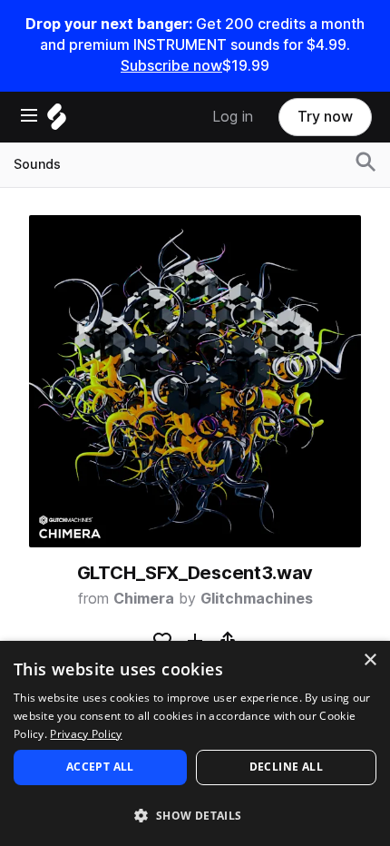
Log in (232, 116)
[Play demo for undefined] (195, 381)
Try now (325, 116)
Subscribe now (171, 65)
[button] (195, 814)
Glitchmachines (256, 598)
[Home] (56, 121)
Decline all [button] (286, 766)
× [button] (369, 660)
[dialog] (195, 743)
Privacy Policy (86, 734)
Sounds (37, 164)
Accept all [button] (100, 766)
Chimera (143, 598)
